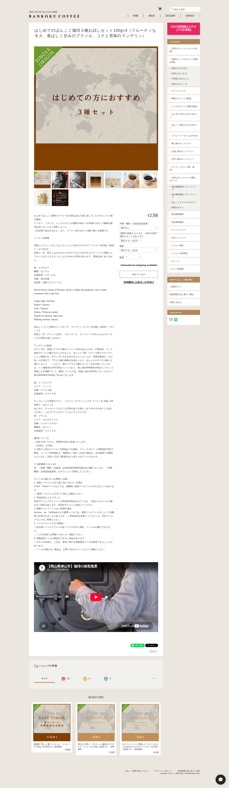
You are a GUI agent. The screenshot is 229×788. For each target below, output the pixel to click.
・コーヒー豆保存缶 (178, 253)
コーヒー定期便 (176, 269)
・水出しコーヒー (177, 238)
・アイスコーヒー (177, 230)
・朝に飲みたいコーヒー (180, 143)
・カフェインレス (177, 91)
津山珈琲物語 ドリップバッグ (184, 195)
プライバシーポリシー (163, 771)
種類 (122, 246)
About (152, 15)
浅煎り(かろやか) (179, 68)
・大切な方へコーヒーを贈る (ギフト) (182, 179)
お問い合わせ (175, 302)
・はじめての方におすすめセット (183, 115)
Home (135, 15)
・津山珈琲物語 (176, 222)
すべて (45, 678)
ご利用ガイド (175, 287)
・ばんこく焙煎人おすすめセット (183, 126)
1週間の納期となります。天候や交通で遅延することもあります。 (139, 235)
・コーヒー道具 (176, 245)
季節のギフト (178, 207)
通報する (153, 651)
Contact (190, 15)
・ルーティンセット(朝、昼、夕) (182, 168)
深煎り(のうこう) (179, 84)
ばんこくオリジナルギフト (184, 202)
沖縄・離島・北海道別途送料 (134, 223)
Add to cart (139, 274)
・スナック (174, 261)
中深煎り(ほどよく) (180, 79)
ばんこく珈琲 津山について (136, 771)
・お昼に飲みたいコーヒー (181, 151)
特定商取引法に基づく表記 (181, 294)
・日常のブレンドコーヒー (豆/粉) (183, 50)
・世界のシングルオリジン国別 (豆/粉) (183, 60)
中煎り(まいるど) (179, 73)
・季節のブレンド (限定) (180, 98)
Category (170, 15)
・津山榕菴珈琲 (176, 214)
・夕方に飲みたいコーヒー (181, 159)
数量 (122, 257)
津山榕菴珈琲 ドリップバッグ (184, 188)
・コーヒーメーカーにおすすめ (183, 136)
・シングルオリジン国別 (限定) (183, 106)
